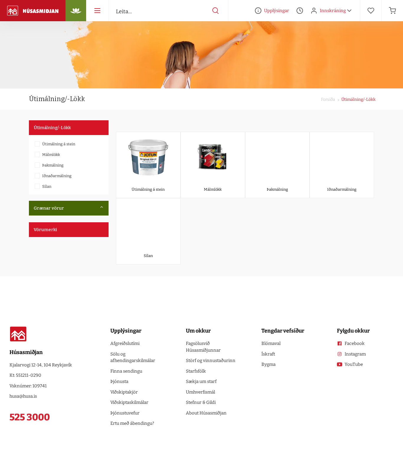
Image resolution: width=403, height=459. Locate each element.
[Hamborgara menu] (97, 10)
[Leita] (215, 10)
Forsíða (328, 99)
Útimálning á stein (58, 144)
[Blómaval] (75, 10)
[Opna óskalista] (370, 10)
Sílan (46, 186)
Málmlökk (51, 154)
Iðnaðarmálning (56, 176)
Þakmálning (52, 165)
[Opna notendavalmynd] (349, 10)
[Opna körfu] (392, 10)
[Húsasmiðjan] (32, 10)
